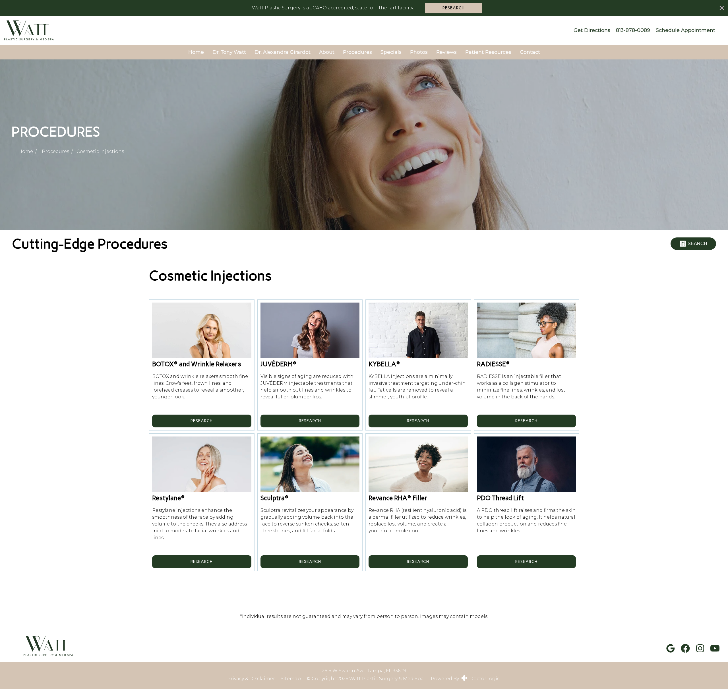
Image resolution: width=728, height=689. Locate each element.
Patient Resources (488, 52)
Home (196, 52)
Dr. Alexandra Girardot (283, 52)
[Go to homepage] (282, 30)
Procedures (357, 52)
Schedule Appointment (685, 30)
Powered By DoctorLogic (465, 678)
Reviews (446, 52)
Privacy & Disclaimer (251, 678)
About (326, 52)
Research (453, 8)
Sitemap (291, 678)
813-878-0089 (633, 30)
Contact (530, 52)
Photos (419, 52)
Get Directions (592, 30)
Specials (391, 52)
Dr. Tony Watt (229, 52)
